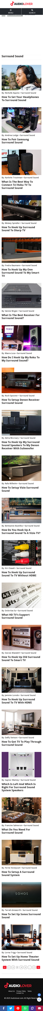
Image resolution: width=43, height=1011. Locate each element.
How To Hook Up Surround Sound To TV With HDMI (18, 701)
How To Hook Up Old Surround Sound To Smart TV (21, 659)
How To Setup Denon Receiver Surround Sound (21, 401)
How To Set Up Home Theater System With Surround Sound (20, 958)
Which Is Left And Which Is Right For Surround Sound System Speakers (19, 787)
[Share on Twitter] (10, 1008)
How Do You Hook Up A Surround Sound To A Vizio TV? (21, 531)
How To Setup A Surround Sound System (18, 873)
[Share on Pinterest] (18, 1008)
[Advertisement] (21, 35)
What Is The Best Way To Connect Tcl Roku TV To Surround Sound (17, 185)
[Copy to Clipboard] (32, 1008)
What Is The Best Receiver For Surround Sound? (21, 317)
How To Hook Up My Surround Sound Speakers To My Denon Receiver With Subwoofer (21, 445)
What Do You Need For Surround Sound (16, 831)
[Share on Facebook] (3, 1008)
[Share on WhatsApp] (25, 1008)
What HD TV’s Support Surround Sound (16, 616)
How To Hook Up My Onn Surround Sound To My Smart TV (20, 272)
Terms (29, 991)
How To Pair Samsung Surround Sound (15, 141)
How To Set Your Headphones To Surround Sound (20, 99)
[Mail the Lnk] (39, 1008)
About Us (11, 991)
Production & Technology (15, 15)
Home (3, 15)
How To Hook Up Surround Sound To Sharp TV (18, 229)
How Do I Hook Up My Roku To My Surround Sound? (21, 359)
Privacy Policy (21, 991)
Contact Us (20, 993)
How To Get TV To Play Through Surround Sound (21, 743)
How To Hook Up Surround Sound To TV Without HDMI (19, 574)
